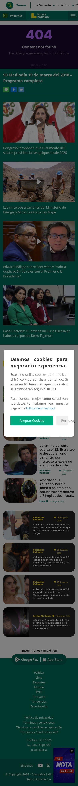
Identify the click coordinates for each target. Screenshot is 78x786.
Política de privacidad (40, 408)
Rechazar (64, 420)
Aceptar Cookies (32, 420)
